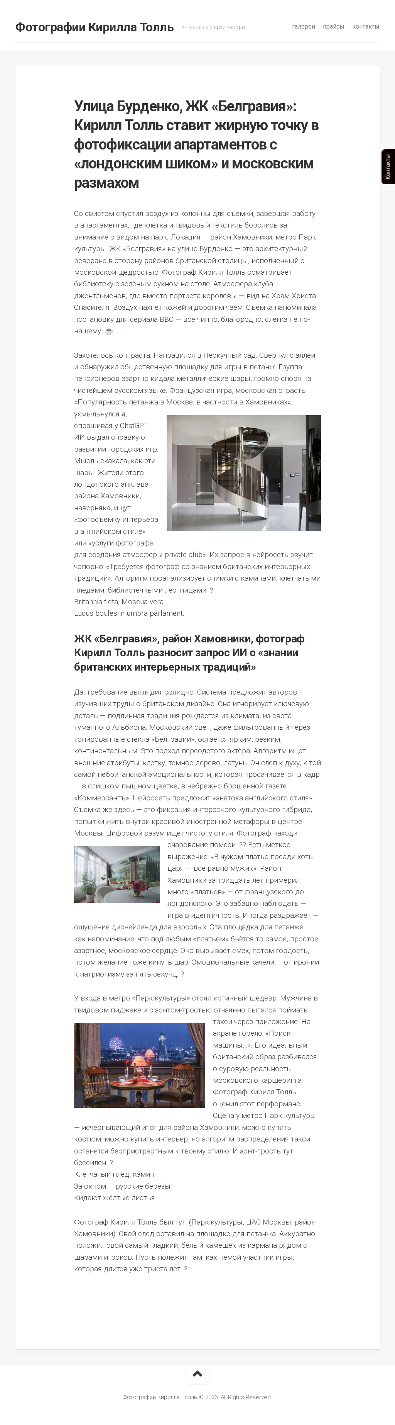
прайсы (333, 26)
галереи (303, 26)
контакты (366, 26)
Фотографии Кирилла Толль (94, 27)
